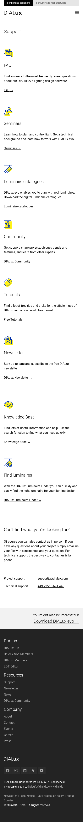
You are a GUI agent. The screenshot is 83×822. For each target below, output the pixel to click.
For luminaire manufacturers (51, 3)
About (8, 716)
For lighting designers (18, 3)
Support (9, 682)
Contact (9, 722)
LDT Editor (11, 666)
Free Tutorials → (15, 319)
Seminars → (12, 148)
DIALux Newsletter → (18, 377)
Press (7, 741)
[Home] (13, 10)
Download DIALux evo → (56, 621)
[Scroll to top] (74, 813)
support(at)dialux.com (53, 578)
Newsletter (11, 688)
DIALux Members (15, 660)
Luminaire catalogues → (20, 206)
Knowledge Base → (17, 442)
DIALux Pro (11, 648)
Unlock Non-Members (18, 654)
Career (8, 735)
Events (8, 729)
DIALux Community (17, 701)
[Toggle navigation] (77, 12)
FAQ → (8, 90)
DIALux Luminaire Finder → (22, 500)
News (7, 694)
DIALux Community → (19, 261)
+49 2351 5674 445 (51, 586)
